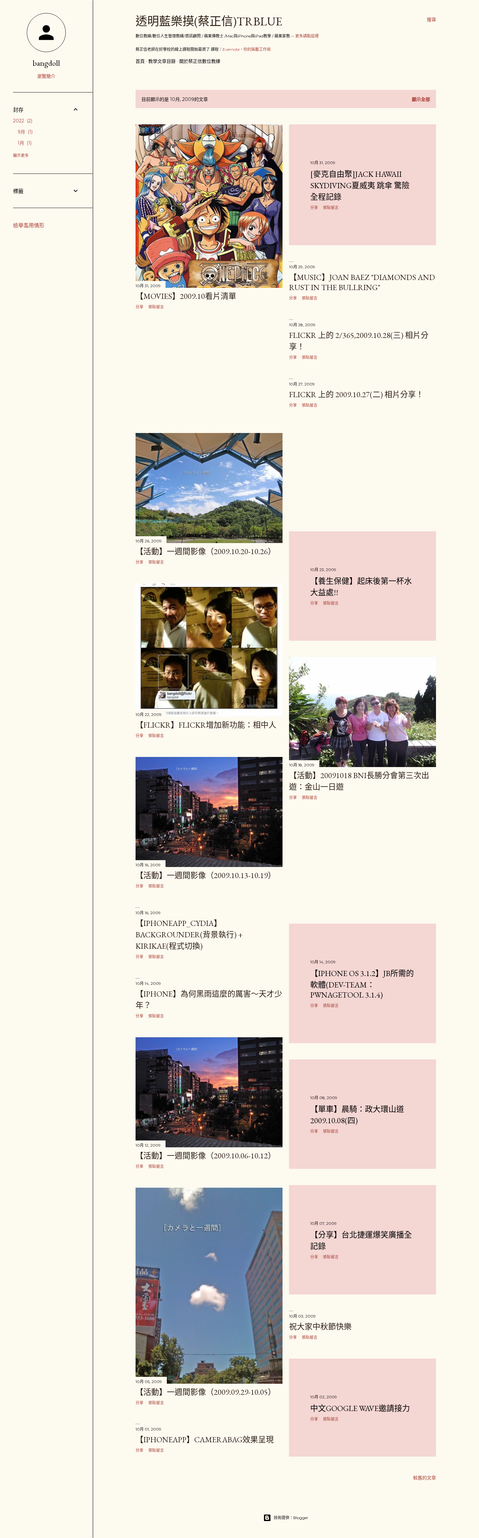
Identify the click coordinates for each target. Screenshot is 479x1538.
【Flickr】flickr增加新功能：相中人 (206, 725)
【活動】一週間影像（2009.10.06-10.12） (206, 1156)
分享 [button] (139, 306)
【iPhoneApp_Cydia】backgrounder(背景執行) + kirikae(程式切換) (189, 934)
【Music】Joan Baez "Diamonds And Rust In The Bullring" (362, 282)
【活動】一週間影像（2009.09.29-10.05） (206, 1392)
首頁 (140, 61)
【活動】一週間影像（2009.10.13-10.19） (206, 875)
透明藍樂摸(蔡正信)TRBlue (209, 21)
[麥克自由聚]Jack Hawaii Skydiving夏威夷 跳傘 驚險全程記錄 (360, 185)
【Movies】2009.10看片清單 (186, 296)
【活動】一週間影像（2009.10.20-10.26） (206, 551)
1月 (24, 143)
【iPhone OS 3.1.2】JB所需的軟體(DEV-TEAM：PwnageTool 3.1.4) (362, 984)
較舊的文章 (424, 1478)
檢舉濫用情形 (28, 225)
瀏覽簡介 (46, 76)
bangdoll (46, 63)
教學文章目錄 (162, 61)
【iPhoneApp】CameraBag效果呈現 (205, 1439)
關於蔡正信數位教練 (199, 61)
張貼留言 (156, 306)
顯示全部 (421, 99)
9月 (24, 132)
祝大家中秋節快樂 (320, 1326)
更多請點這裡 (307, 36)
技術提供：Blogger (291, 1517)
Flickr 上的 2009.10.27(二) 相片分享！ (356, 394)
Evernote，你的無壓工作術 (247, 49)
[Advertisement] (209, 371)
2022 (22, 121)
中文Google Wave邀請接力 (360, 1408)
